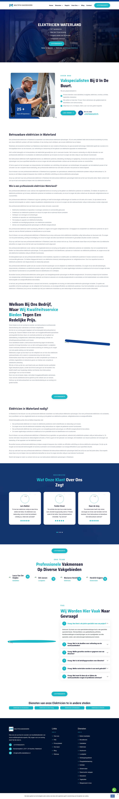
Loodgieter (82, 754)
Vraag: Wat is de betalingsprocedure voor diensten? (86, 660)
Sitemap (56, 754)
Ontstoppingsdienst (85, 758)
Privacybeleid (57, 743)
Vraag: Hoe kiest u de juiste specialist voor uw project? (87, 623)
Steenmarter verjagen (86, 772)
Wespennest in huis (85, 783)
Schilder (82, 765)
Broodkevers (83, 740)
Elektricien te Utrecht (98, 708)
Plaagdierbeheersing (85, 761)
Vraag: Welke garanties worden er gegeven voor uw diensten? (86, 652)
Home (51, 5)
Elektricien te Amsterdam (21, 708)
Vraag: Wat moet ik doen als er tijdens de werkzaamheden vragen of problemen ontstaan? (85, 676)
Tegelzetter (82, 779)
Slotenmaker (83, 768)
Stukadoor (82, 776)
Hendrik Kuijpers (96, 578)
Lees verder (67, 113)
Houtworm (82, 750)
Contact (89, 5)
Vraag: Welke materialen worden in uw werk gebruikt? (87, 668)
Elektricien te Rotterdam (72, 708)
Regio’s (67, 5)
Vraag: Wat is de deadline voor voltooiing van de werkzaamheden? (85, 644)
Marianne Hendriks (71, 578)
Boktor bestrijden (84, 736)
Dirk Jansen (42, 578)
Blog (82, 5)
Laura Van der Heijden (18, 576)
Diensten (58, 5)
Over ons (56, 736)
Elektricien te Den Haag (47, 708)
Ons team (56, 747)
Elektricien (82, 747)
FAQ (54, 740)
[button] (57, 532)
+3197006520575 (102, 5)
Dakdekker (82, 743)
